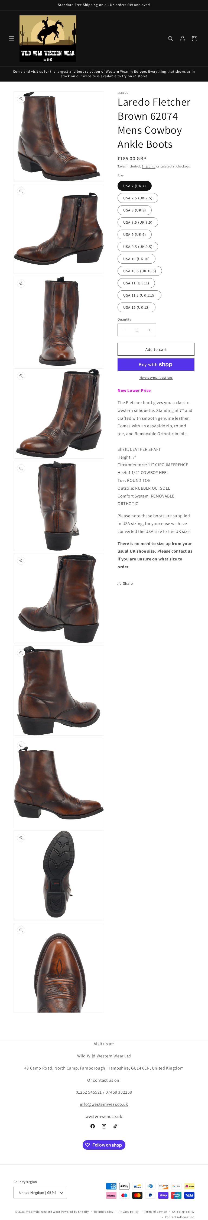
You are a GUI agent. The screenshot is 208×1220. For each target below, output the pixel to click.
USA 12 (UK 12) (136, 307)
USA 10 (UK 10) (136, 258)
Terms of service (155, 1212)
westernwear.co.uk (104, 1116)
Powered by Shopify (75, 1212)
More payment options (156, 377)
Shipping (148, 166)
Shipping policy (183, 1212)
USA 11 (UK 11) (136, 283)
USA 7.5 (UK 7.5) (137, 198)
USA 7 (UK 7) (134, 185)
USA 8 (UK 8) (134, 210)
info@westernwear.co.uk (104, 1104)
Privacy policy (129, 1212)
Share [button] (128, 583)
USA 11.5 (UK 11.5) (139, 295)
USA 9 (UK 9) (134, 234)
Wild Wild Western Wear (43, 1212)
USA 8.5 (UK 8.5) (137, 222)
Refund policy (103, 1212)
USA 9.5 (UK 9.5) (137, 246)
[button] (11, 39)
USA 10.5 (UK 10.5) (139, 270)
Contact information (179, 1217)
